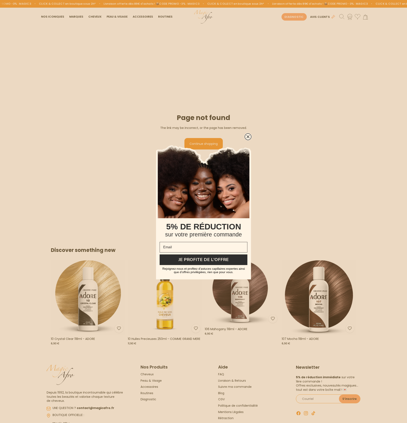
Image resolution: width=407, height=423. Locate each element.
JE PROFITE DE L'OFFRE (203, 259)
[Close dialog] (248, 137)
